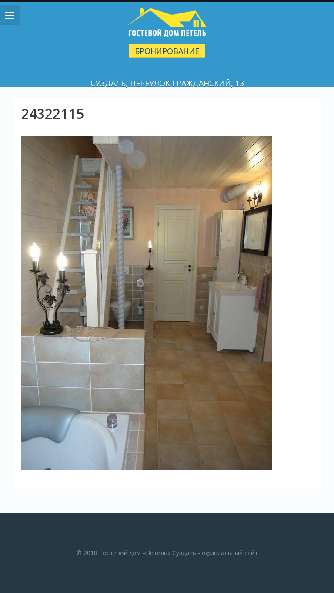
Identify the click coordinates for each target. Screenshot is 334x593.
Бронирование (167, 51)
